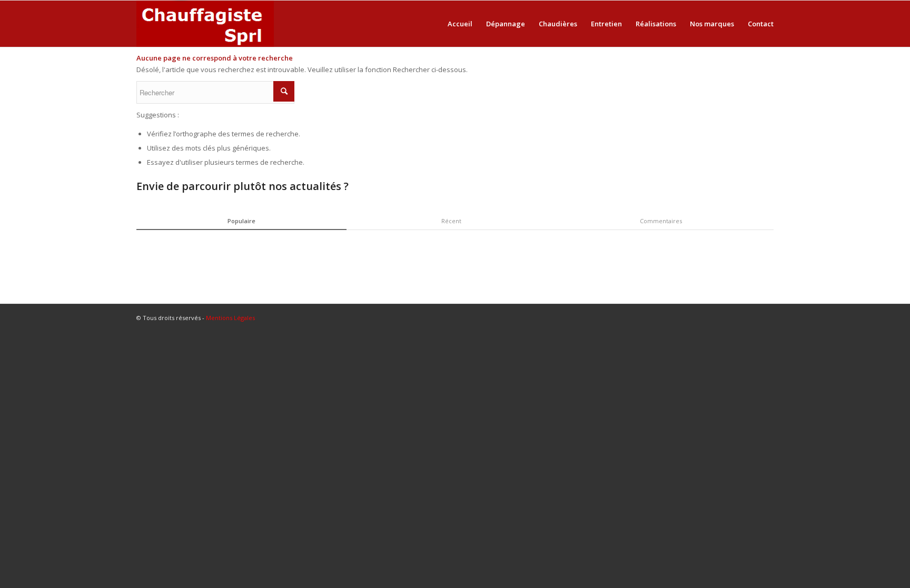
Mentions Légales (230, 318)
